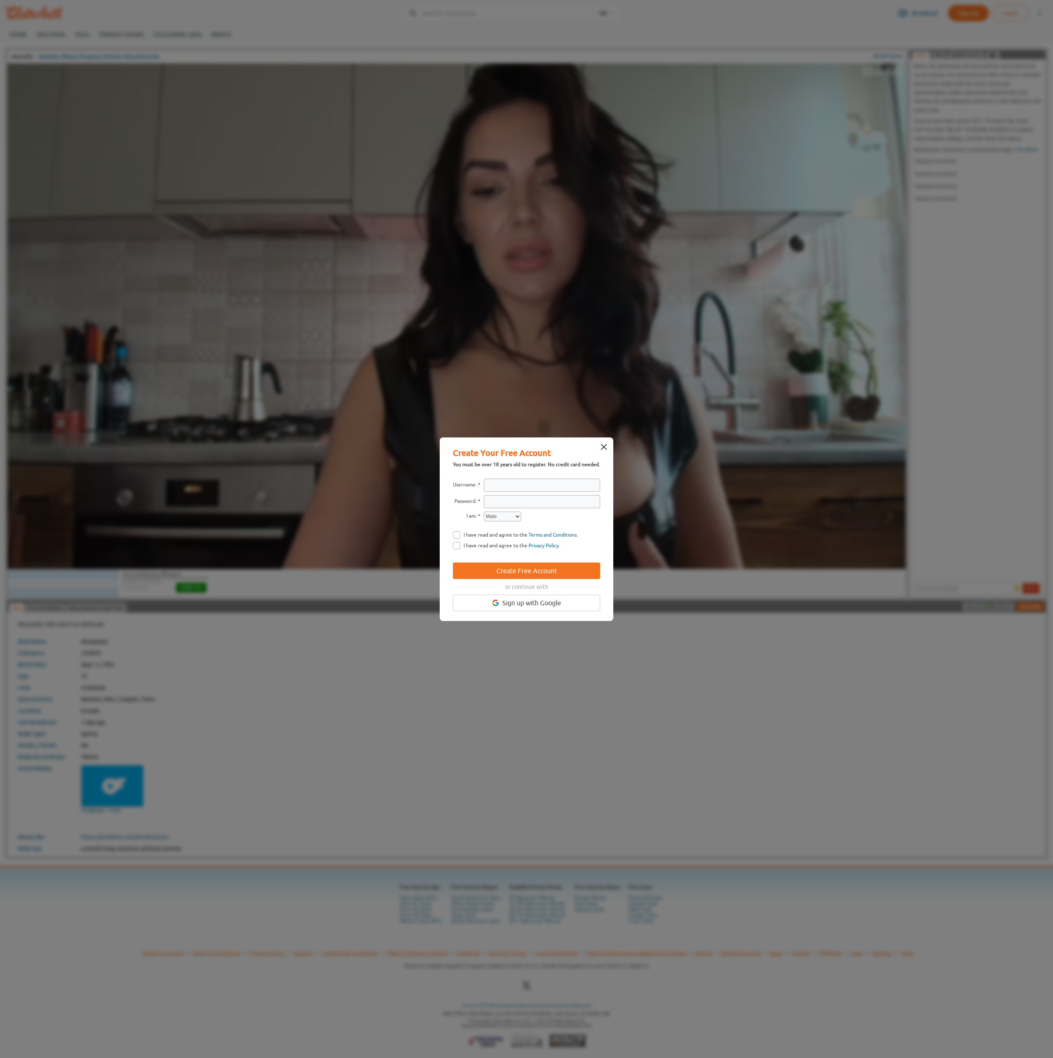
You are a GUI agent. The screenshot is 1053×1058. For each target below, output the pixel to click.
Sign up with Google (531, 603)
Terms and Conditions (553, 535)
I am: (471, 516)
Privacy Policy (544, 546)
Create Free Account (526, 570)
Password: (466, 501)
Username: (465, 485)
